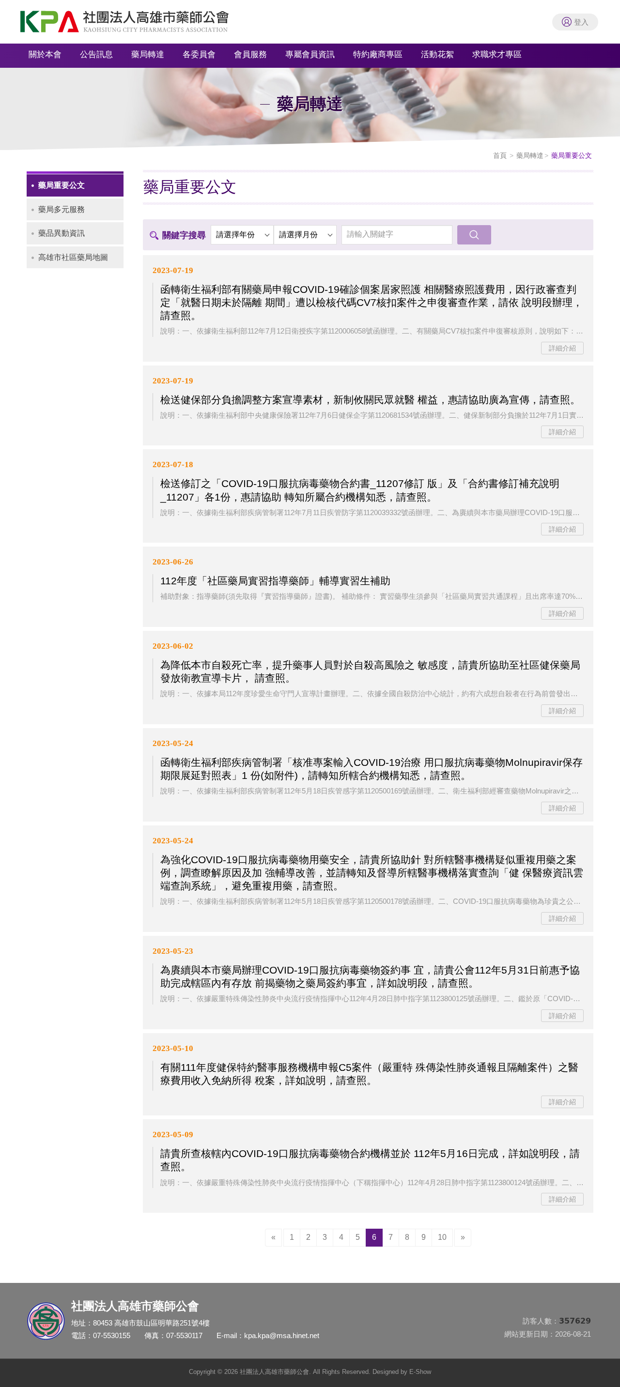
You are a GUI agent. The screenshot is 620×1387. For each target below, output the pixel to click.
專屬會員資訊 (310, 54)
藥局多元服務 (61, 209)
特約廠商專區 (378, 54)
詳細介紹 (562, 348)
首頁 (500, 155)
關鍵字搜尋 (184, 235)
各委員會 (199, 54)
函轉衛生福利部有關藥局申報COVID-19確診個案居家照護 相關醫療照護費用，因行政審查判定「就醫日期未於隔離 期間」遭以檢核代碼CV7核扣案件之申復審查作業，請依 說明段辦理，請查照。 (371, 302)
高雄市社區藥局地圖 (73, 257)
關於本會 (45, 54)
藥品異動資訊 (61, 233)
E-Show (420, 1371)
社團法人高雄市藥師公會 (135, 24)
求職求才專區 (497, 54)
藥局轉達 (147, 54)
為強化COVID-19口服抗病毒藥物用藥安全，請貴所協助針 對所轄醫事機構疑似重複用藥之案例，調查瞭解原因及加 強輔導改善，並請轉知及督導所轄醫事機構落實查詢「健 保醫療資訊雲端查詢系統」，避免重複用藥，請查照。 (371, 873)
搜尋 (474, 234)
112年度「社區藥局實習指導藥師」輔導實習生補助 (275, 580)
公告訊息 (96, 54)
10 (442, 1237)
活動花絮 (437, 54)
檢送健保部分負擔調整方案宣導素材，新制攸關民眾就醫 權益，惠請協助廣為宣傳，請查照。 (370, 399)
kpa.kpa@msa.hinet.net (281, 1335)
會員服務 (250, 54)
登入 (581, 22)
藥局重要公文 (61, 185)
